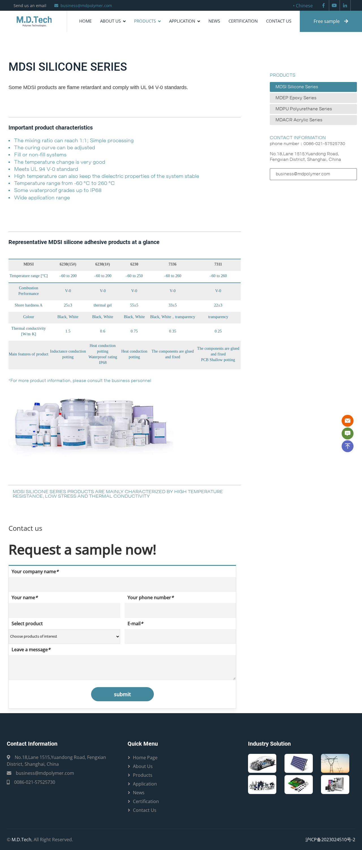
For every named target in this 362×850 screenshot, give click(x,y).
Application (182, 21)
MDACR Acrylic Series (298, 120)
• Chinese (303, 6)
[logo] (33, 21)
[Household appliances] (335, 784)
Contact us (278, 21)
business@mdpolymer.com (86, 5)
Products (145, 21)
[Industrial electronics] (262, 784)
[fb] (323, 5)
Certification (243, 21)
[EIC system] (262, 763)
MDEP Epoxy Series (295, 98)
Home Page (145, 757)
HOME (85, 21)
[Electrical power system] (335, 763)
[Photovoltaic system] (299, 763)
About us (110, 21)
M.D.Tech (21, 839)
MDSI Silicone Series (296, 87)
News (214, 21)
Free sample (327, 21)
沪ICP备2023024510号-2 (330, 839)
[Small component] (299, 784)
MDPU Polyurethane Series (303, 109)
